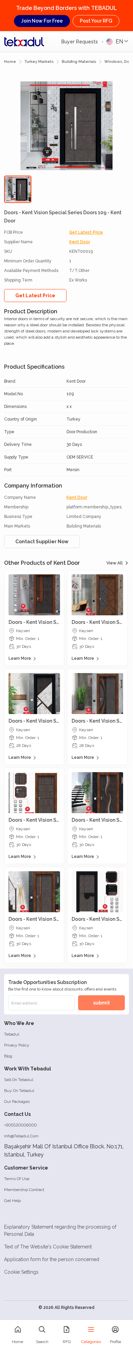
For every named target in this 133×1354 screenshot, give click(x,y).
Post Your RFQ (96, 21)
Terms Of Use (16, 1178)
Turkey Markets (39, 61)
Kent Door (79, 242)
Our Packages (17, 1101)
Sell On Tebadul (18, 1079)
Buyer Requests (80, 41)
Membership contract (24, 1189)
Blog (8, 1056)
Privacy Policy (16, 1045)
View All (114, 563)
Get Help (12, 1200)
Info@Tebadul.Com (21, 1136)
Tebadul (11, 1034)
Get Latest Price (86, 232)
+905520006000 (20, 1125)
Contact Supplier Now (42, 541)
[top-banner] (24, 41)
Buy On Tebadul (19, 1090)
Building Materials (79, 61)
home (10, 61)
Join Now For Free (42, 21)
